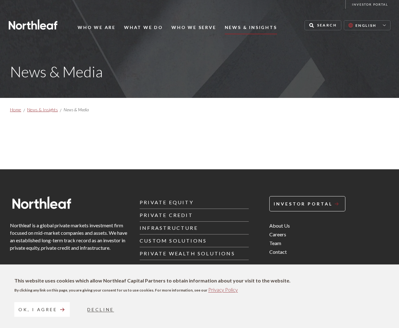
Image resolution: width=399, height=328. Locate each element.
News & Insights (42, 109)
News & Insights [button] (251, 27)
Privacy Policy (223, 289)
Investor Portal (370, 4)
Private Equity (167, 202)
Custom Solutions (173, 241)
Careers (277, 234)
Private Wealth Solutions (187, 253)
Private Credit (166, 215)
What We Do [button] (143, 27)
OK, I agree (37, 309)
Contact (278, 252)
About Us (279, 226)
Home (15, 109)
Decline (100, 309)
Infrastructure (169, 228)
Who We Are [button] (97, 27)
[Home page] (33, 24)
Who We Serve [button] (193, 27)
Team (275, 243)
